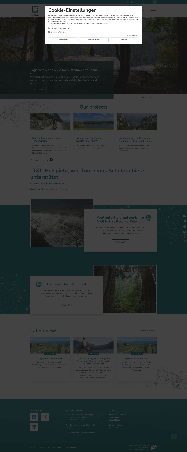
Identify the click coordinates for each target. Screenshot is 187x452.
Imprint (50, 28)
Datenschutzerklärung (61, 28)
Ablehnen (124, 40)
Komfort (62, 32)
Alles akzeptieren (63, 40)
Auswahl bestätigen (93, 40)
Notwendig (54, 32)
